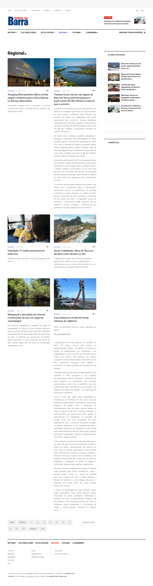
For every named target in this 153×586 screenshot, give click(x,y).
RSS (9, 563)
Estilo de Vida (47, 32)
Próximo (33, 529)
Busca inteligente (61, 554)
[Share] (137, 10)
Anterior (22, 522)
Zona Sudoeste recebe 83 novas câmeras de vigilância (71, 319)
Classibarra (35, 11)
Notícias (12, 32)
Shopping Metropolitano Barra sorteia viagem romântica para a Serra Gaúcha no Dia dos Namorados (28, 98)
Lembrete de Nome (37, 557)
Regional (63, 32)
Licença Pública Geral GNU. (57, 576)
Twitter (10, 551)
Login (33, 551)
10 (24, 529)
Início (12, 522)
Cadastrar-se (36, 554)
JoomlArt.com (69, 574)
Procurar (58, 551)
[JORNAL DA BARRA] (29, 21)
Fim (43, 529)
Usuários (57, 11)
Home (9, 11)
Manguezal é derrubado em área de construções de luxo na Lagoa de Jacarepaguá (26, 318)
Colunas (76, 32)
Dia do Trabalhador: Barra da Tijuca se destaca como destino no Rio (73, 252)
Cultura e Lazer (28, 32)
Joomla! (11, 576)
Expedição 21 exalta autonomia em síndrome (26, 252)
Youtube (11, 560)
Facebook (11, 554)
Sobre (68, 11)
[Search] (142, 10)
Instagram (11, 557)
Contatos (46, 11)
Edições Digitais (20, 11)
